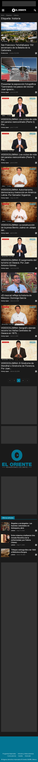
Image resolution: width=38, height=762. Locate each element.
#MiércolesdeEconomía (8, 292)
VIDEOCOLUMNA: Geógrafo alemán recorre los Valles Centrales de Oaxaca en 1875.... (18, 330)
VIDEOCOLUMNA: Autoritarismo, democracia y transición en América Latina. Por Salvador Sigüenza (18, 192)
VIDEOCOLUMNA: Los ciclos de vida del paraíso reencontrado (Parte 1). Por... (19, 157)
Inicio (2, 15)
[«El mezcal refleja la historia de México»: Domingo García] (19, 282)
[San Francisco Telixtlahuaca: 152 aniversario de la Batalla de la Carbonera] (19, 32)
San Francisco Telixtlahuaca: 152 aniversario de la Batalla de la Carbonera (17, 48)
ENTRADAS (4, 41)
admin (13, 530)
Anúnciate (28, 756)
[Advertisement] (19, 3)
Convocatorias (11, 756)
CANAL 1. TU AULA (6, 115)
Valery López (5, 92)
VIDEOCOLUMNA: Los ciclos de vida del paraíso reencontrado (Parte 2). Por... (19, 122)
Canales (20, 756)
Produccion (4, 53)
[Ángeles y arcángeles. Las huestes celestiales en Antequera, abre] (5, 526)
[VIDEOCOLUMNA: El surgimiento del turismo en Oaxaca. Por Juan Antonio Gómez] (19, 247)
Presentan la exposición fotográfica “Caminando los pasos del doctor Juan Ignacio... (18, 87)
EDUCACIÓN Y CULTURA (8, 151)
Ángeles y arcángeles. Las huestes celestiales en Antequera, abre (21, 525)
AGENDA (4, 80)
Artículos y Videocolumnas (26, 754)
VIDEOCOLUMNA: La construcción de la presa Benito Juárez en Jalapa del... (18, 227)
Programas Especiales (9, 754)
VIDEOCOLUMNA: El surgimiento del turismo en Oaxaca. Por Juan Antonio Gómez (19, 263)
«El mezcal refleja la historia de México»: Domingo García (16, 296)
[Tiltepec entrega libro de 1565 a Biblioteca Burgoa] (5, 553)
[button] (35, 10)
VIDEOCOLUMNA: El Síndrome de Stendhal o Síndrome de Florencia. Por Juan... (18, 366)
